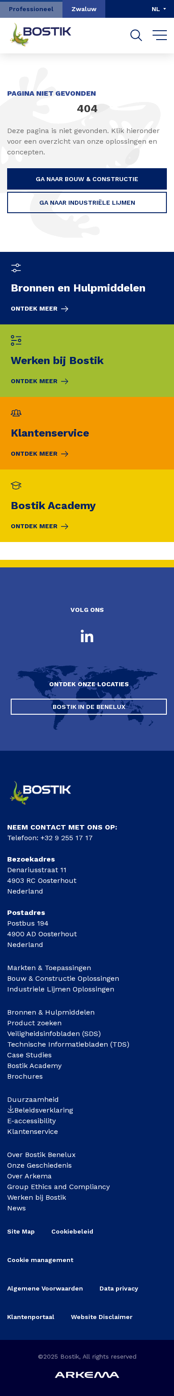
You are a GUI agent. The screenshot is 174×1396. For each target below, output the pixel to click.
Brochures (25, 1076)
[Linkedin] (87, 637)
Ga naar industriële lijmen (87, 202)
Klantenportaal (30, 1316)
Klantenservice (32, 1131)
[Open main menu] (160, 36)
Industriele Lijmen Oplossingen (60, 989)
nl (156, 8)
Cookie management (40, 1259)
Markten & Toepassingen (49, 967)
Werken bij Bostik (36, 1197)
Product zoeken (34, 1023)
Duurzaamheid (33, 1099)
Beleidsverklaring (43, 1110)
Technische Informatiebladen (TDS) (68, 1044)
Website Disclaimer (102, 1316)
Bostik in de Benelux (89, 706)
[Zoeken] (136, 35)
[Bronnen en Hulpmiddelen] (87, 288)
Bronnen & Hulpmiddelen (51, 1012)
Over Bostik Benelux (41, 1154)
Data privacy (118, 1288)
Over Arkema (29, 1176)
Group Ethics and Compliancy (58, 1186)
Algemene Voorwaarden (45, 1288)
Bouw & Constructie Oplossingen (63, 978)
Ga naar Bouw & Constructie (87, 178)
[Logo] (47, 807)
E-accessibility (31, 1121)
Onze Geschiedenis (39, 1165)
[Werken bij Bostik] (87, 360)
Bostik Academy (34, 1065)
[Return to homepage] (47, 35)
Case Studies (29, 1055)
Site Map (21, 1231)
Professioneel (31, 8)
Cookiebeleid (72, 1231)
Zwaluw (83, 8)
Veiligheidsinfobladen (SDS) (54, 1033)
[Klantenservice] (87, 433)
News (16, 1208)
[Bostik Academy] (87, 505)
